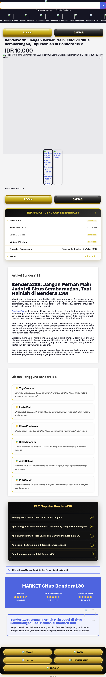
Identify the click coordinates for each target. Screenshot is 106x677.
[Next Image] (101, 104)
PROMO (29, 651)
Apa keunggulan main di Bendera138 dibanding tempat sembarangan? (49, 526)
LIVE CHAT (54, 669)
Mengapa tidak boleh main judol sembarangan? (37, 517)
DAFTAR (79, 32)
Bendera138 (18, 311)
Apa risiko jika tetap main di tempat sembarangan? (39, 544)
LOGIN (27, 32)
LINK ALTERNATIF (80, 660)
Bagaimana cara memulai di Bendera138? (33, 554)
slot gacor (53, 676)
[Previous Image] (5, 104)
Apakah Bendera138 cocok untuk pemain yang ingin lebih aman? (46, 535)
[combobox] (50, 5)
